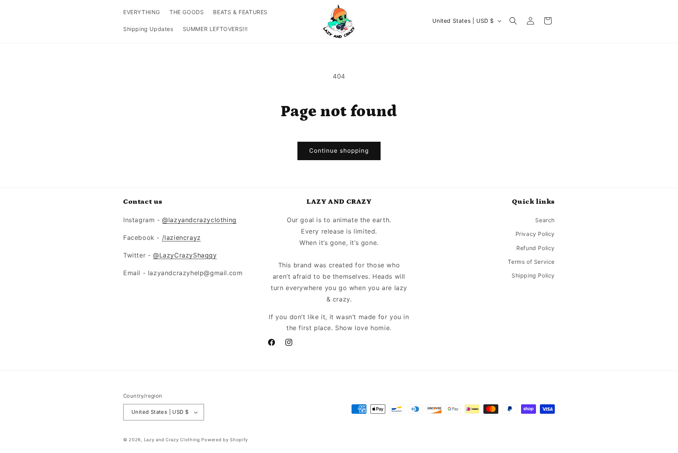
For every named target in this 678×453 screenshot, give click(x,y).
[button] (513, 20)
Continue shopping (339, 150)
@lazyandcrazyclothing (199, 220)
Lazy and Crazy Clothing (172, 439)
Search (545, 220)
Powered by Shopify (224, 439)
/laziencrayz (181, 237)
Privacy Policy (535, 233)
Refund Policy (535, 248)
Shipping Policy (533, 275)
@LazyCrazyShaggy (185, 255)
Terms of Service (531, 261)
